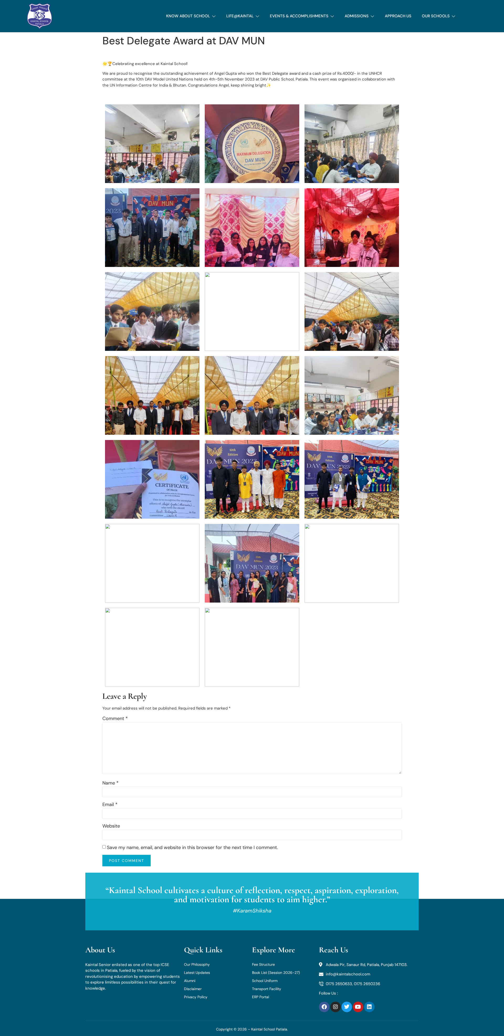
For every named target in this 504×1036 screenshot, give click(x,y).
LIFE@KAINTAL (240, 16)
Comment (115, 718)
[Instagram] (335, 1007)
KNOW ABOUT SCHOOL (188, 16)
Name (110, 783)
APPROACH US (398, 16)
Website (111, 826)
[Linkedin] (369, 1007)
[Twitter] (347, 1007)
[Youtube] (358, 1007)
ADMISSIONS (357, 16)
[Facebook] (324, 1007)
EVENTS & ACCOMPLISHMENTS (299, 16)
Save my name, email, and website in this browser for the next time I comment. (192, 847)
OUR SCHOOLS (436, 16)
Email (110, 804)
